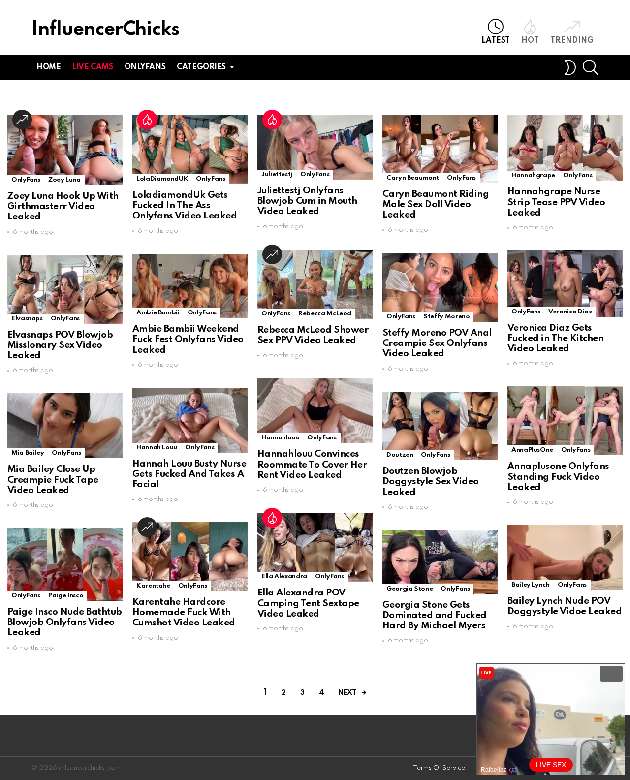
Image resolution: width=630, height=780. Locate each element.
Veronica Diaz (570, 312)
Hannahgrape (533, 175)
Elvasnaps (27, 318)
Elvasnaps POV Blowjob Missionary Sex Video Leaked (60, 345)
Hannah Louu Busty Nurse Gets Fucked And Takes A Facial (189, 474)
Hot (530, 41)
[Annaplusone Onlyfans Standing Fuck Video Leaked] (565, 420)
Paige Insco (65, 596)
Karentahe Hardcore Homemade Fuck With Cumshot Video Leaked (183, 612)
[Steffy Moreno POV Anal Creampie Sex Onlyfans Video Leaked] (440, 287)
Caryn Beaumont (412, 178)
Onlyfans (145, 67)
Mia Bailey (27, 453)
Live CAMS (92, 67)
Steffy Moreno (446, 316)
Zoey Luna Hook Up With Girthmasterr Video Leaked (63, 206)
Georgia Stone (409, 589)
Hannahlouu (280, 438)
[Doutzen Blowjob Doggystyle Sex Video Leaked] (440, 426)
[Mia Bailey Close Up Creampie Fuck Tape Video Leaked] (65, 425)
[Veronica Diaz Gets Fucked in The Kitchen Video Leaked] (565, 283)
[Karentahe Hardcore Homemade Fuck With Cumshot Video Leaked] (190, 556)
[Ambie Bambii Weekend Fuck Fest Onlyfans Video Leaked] (190, 286)
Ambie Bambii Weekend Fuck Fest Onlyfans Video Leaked (188, 339)
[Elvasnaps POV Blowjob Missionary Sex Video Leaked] (65, 289)
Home (48, 67)
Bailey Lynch (530, 585)
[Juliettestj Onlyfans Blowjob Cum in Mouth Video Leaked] (315, 147)
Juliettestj (276, 174)
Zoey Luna (64, 180)
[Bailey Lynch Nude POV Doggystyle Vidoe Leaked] (565, 557)
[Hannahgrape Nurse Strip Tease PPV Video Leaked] (565, 148)
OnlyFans (25, 180)
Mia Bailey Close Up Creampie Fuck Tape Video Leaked (52, 480)
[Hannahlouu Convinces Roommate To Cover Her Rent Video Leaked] (315, 410)
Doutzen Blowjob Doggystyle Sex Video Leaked (430, 482)
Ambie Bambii (158, 313)
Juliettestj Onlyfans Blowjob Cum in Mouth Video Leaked (307, 201)
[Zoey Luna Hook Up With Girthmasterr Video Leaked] (65, 150)
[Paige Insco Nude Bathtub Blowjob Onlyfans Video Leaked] (65, 564)
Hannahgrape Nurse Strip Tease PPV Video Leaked (556, 202)
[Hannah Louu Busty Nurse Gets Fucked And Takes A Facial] (190, 420)
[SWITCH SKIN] (570, 67)
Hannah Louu (156, 447)
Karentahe (153, 586)
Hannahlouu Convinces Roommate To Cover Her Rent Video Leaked (312, 464)
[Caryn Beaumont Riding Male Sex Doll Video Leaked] (440, 149)
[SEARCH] (590, 67)
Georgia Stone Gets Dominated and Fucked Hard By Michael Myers (434, 615)
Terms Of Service (439, 768)
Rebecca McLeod (324, 314)
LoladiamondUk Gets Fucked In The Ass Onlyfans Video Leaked (184, 205)
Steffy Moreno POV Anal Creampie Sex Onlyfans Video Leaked (437, 343)
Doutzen (399, 455)
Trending (572, 41)
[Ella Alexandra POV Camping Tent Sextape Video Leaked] (315, 547)
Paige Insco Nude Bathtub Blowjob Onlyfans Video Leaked (64, 622)
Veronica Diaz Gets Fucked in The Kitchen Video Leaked (555, 338)
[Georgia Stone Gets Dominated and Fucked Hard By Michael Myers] (440, 562)
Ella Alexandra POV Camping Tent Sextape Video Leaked (308, 603)
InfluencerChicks (105, 29)
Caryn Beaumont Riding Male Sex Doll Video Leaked (435, 204)
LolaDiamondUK (162, 179)
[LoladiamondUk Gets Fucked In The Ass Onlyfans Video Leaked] (190, 149)
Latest (495, 41)
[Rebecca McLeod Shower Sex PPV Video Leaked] (315, 284)
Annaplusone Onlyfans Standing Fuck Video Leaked (558, 477)
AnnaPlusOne (532, 450)
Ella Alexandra (284, 576)
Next (347, 692)
